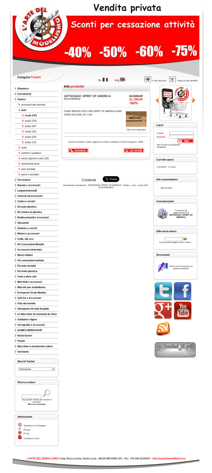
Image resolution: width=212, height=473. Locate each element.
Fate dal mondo (26, 303)
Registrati (161, 147)
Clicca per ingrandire (136, 129)
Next (193, 100)
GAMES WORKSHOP (29, 330)
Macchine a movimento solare (35, 346)
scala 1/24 (30, 136)
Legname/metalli (27, 190)
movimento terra (30, 163)
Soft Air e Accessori (29, 298)
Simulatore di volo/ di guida (33, 308)
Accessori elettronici (29, 249)
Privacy (27, 430)
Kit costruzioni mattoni (30, 260)
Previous (157, 100)
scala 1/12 (30, 142)
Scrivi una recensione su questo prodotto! (181, 267)
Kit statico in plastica (29, 212)
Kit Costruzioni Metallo (30, 244)
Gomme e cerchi (27, 228)
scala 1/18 (30, 120)
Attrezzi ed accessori (29, 196)
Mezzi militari (25, 255)
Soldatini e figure (27, 319)
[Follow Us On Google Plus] (163, 320)
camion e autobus (31, 153)
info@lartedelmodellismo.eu (168, 458)
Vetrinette (23, 351)
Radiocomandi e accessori (33, 217)
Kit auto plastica (26, 206)
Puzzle (21, 341)
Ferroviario (23, 179)
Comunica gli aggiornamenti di (181, 213)
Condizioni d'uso (31, 438)
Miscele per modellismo (31, 287)
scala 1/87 (30, 126)
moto (24, 147)
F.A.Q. (27, 433)
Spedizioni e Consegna (35, 425)
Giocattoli (23, 222)
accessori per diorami (33, 104)
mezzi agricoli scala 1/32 (35, 158)
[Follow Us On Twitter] (163, 300)
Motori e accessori (28, 233)
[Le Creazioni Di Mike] (175, 356)
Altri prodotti (166, 188)
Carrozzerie (24, 94)
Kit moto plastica (27, 271)
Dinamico (23, 88)
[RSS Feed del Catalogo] (164, 336)
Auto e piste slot (26, 276)
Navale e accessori (28, 185)
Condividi (89, 180)
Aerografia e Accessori (31, 324)
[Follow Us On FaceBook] (182, 300)
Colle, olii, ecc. (25, 239)
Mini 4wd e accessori (29, 281)
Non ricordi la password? (168, 145)
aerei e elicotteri (30, 174)
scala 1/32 (30, 131)
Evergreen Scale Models (31, 292)
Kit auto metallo (26, 265)
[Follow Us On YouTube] (182, 320)
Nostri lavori (24, 335)
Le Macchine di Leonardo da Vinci (37, 314)
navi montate (28, 169)
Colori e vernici (26, 201)
